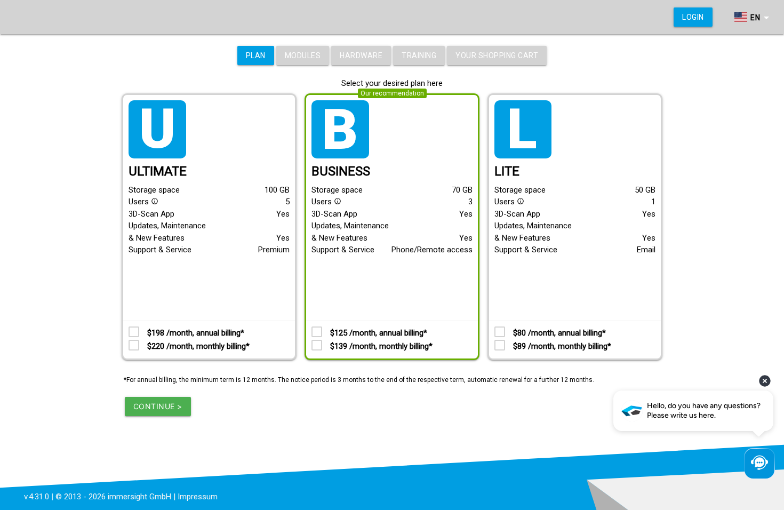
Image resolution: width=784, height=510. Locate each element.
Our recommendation (392, 93)
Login (693, 17)
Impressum (198, 496)
